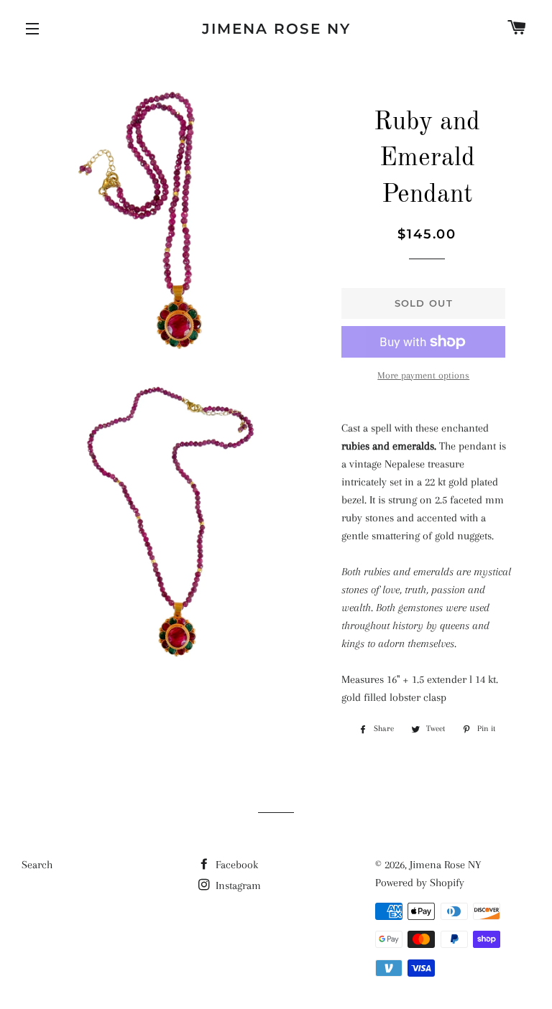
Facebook (235, 864)
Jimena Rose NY (276, 28)
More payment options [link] (423, 375)
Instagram (237, 885)
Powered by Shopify (419, 882)
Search (37, 864)
